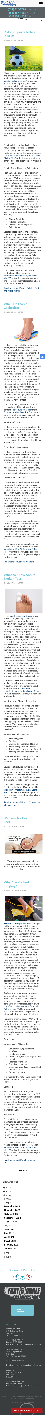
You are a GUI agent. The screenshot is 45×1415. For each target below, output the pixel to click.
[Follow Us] (22, 1279)
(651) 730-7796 (17, 9)
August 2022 (10, 1221)
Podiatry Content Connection (22, 1398)
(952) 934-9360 (17, 16)
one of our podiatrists (14, 155)
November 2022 (12, 1210)
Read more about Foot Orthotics (19, 561)
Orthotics (8, 345)
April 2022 (9, 1237)
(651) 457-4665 (17, 12)
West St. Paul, (21, 275)
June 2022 (9, 1229)
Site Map (14, 1402)
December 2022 (12, 1206)
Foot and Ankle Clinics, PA (16, 412)
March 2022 (10, 1241)
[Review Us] (29, 1279)
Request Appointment (27, 1410)
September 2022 (12, 1217)
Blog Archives (20, 1310)
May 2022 (9, 1233)
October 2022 (11, 1214)
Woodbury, (9, 275)
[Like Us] (16, 1279)
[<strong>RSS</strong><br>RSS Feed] (42, 21)
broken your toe (21, 616)
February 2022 (11, 1244)
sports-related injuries (14, 81)
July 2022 (8, 1225)
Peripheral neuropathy (14, 923)
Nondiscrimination (27, 1402)
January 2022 (10, 1248)
